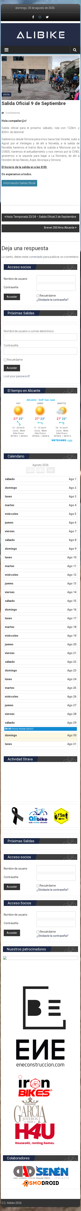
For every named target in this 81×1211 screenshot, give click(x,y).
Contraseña (11, 287)
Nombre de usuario (15, 278)
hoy (50, 470)
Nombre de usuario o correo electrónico (29, 331)
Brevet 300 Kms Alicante (59, 227)
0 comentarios (12, 113)
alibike (6, 94)
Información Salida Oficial (19, 183)
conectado (36, 256)
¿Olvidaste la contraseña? (52, 299)
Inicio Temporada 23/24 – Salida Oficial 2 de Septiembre (41, 216)
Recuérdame (48, 295)
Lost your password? (17, 376)
